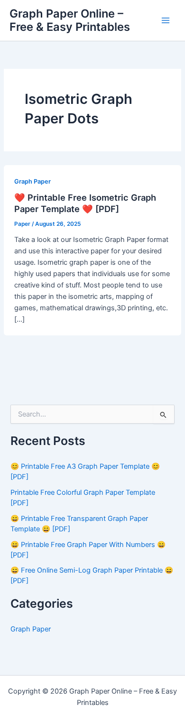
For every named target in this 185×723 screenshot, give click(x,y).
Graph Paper (32, 181)
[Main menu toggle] (166, 20)
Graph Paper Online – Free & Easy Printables (69, 20)
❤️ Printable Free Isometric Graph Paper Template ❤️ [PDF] (85, 203)
